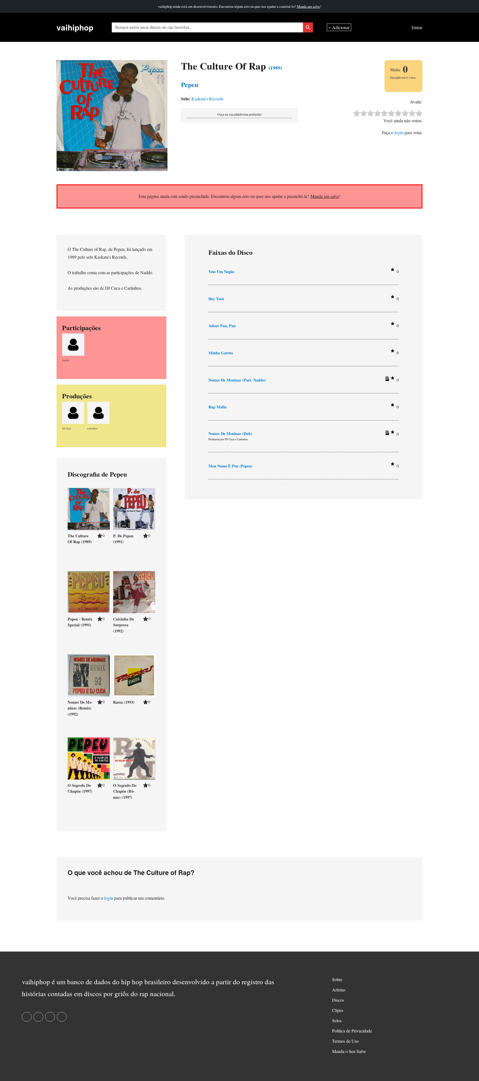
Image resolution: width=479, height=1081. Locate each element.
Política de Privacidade (352, 1031)
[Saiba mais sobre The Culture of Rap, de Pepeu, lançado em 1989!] (89, 508)
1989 (275, 67)
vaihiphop (75, 27)
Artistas (338, 990)
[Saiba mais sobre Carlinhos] (98, 412)
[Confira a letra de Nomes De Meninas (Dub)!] (386, 434)
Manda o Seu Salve (349, 1051)
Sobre (337, 979)
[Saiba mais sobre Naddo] (73, 344)
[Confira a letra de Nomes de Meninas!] (386, 380)
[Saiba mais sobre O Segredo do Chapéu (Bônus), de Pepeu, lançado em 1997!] (134, 757)
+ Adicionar (339, 27)
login (398, 132)
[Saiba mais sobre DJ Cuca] (73, 412)
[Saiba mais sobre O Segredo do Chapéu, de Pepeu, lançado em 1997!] (89, 757)
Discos (338, 1000)
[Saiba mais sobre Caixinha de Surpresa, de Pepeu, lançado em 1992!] (134, 591)
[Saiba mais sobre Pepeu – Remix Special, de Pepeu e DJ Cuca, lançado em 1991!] (89, 591)
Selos (337, 1020)
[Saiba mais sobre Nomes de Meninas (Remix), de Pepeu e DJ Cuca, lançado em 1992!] (89, 674)
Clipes (337, 1010)
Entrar (417, 27)
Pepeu (189, 84)
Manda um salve (308, 6)
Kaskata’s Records (207, 98)
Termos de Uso (345, 1041)
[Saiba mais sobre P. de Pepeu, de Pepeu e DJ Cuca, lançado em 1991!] (134, 508)
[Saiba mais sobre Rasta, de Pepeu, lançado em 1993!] (134, 674)
